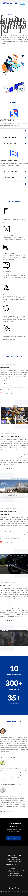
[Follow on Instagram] (15, 888)
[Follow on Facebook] (9, 888)
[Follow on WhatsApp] (18, 888)
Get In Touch (12, 838)
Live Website (8, 393)
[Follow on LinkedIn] (12, 888)
